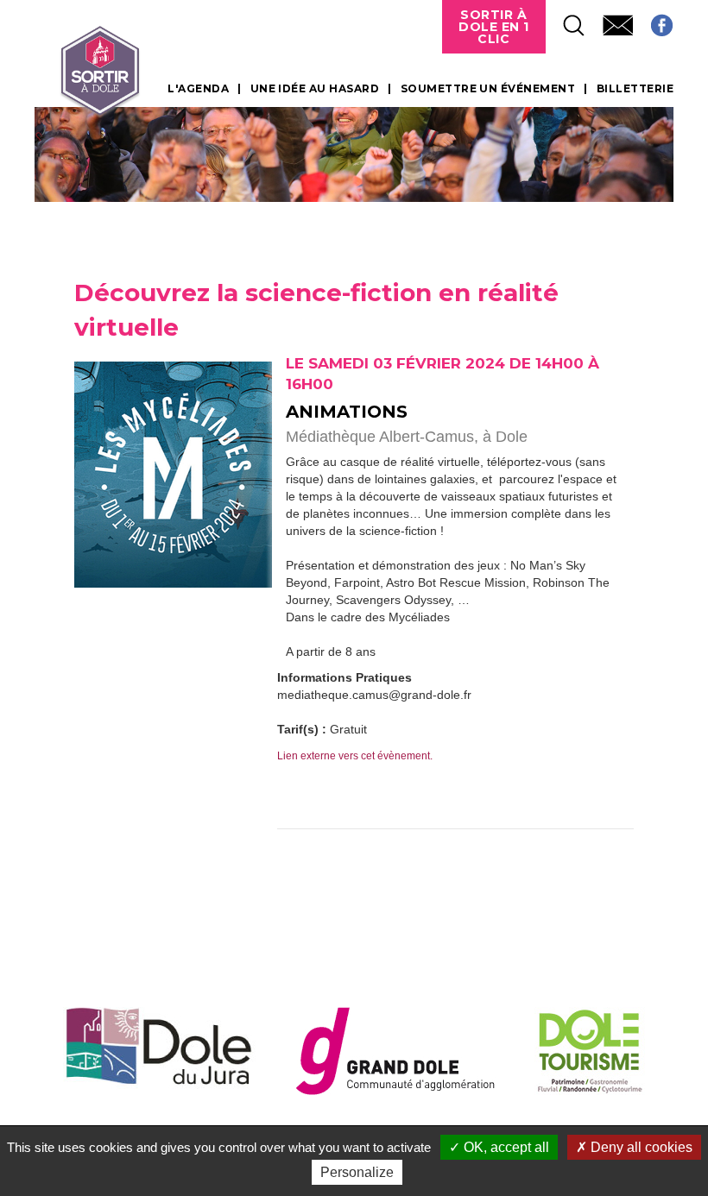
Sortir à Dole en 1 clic (493, 27)
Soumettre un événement (488, 89)
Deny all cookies (639, 1147)
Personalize (357, 1172)
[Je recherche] (565, 20)
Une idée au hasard (315, 89)
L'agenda (198, 89)
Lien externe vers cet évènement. (355, 756)
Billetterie (635, 89)
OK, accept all (504, 1147)
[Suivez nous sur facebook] (653, 20)
